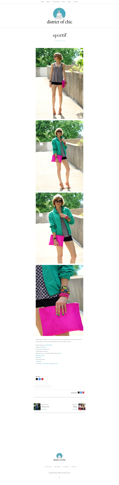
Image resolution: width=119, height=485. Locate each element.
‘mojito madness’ (45, 363)
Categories (56, 1)
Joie (40, 349)
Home (42, 1)
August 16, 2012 (60, 40)
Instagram (57, 466)
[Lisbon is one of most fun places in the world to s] (109, 442)
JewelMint (43, 347)
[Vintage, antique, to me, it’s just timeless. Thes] (10, 431)
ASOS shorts (38, 357)
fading (75, 407)
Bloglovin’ (48, 466)
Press (69, 1)
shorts (43, 386)
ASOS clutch (38, 361)
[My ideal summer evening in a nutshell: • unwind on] (89, 431)
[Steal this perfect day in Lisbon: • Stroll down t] (69, 442)
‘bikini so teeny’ (54, 363)
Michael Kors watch (40, 355)
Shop (63, 1)
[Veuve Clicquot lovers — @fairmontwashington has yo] (30, 431)
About (48, 1)
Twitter (73, 466)
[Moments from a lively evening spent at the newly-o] (50, 442)
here (48, 349)
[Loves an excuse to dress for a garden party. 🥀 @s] (10, 442)
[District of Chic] (59, 15)
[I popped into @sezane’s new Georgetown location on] (69, 431)
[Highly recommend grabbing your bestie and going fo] (50, 431)
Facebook (66, 466)
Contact (75, 1)
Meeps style (45, 407)
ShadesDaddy (49, 345)
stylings (48, 386)
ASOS (35, 386)
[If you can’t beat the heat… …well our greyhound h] (30, 442)
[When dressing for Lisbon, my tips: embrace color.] (89, 442)
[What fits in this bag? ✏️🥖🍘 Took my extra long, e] (109, 431)
